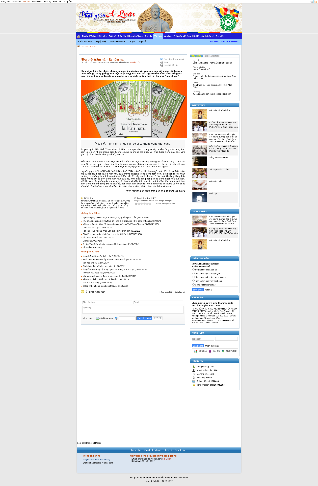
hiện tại (121, 208)
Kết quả (208, 290)
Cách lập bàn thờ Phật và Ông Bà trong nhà (212, 63)
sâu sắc (97, 208)
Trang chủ (5, 1)
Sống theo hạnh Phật (218, 157)
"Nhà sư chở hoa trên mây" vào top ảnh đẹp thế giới (106, 259)
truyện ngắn (96, 205)
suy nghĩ (109, 203)
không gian (117, 205)
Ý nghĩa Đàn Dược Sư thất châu (97, 256)
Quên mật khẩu (211, 346)
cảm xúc (107, 205)
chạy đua (90, 203)
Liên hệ (47, 1)
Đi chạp (86, 241)
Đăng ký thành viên (153, 450)
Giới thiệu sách (117, 42)
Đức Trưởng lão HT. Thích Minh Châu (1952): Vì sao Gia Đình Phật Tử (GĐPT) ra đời (223, 148)
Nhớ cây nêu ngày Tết (93, 273)
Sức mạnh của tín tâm (219, 169)
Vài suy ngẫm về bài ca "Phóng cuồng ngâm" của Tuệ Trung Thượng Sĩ (115, 224)
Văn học (168, 36)
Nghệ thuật (101, 42)
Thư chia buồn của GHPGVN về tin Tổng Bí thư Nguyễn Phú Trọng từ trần (116, 221)
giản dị (105, 208)
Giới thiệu (16, 1)
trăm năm (85, 201)
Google (203, 351)
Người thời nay (135, 36)
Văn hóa (158, 36)
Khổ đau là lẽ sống (91, 283)
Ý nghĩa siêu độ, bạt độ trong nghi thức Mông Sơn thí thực (108, 269)
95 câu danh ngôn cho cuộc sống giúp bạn (212, 94)
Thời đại (148, 36)
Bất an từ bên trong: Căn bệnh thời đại (100, 286)
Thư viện (220, 36)
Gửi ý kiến (166, 459)
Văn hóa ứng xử (90, 263)
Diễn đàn (122, 36)
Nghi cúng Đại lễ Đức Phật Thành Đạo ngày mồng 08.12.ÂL (109, 218)
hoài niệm (88, 208)
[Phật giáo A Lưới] (106, 13)
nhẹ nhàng (85, 205)
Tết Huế (86, 247)
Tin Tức (26, 1)
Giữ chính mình (216, 181)
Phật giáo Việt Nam (182, 36)
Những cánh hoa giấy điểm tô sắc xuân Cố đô (103, 276)
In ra (166, 62)
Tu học (93, 36)
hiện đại (102, 201)
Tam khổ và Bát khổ (201, 69)
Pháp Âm (68, 1)
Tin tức (85, 36)
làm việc (110, 201)
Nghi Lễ (142, 42)
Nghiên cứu (198, 36)
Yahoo (216, 351)
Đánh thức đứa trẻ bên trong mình (98, 266)
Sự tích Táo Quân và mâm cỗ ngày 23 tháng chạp (105, 244)
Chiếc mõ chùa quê (91, 227)
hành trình (99, 203)
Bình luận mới (212, 56)
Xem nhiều (196, 56)
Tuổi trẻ (112, 36)
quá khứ (113, 208)
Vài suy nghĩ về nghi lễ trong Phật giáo (100, 279)
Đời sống (103, 36)
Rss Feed (316, 1)
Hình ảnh (57, 1)
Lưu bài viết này (171, 65)
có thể (116, 203)
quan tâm (124, 203)
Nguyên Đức (135, 62)
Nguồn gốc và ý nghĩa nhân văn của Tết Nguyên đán (106, 231)
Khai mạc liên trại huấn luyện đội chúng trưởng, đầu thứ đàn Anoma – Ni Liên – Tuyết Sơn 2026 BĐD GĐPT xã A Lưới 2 (223, 138)
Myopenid (231, 351)
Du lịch (132, 42)
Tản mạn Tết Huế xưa (92, 237)
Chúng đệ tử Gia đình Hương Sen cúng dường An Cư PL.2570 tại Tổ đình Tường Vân (223, 124)
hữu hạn (94, 201)
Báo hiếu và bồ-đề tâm (219, 110)
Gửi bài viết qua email (174, 59)
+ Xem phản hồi (165, 292)
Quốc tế (210, 36)
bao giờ (118, 201)
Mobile (98, 443)
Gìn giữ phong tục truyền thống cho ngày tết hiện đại (106, 234)
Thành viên (37, 1)
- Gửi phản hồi (179, 292)
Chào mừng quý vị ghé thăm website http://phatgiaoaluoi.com (212, 304)
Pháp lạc (213, 193)
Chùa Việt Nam (85, 42)
